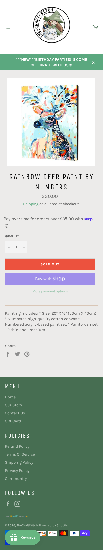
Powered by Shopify (53, 525)
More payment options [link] (50, 291)
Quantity (12, 236)
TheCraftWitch (27, 525)
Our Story (13, 405)
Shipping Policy (19, 462)
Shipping (30, 204)
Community (16, 478)
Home (10, 397)
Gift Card (13, 421)
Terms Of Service (20, 454)
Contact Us (15, 413)
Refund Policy (17, 446)
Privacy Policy (17, 470)
